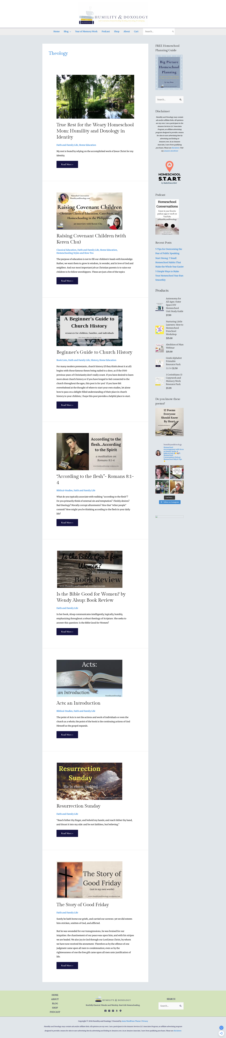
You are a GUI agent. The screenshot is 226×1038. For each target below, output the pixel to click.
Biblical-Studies (64, 490)
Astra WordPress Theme (131, 1021)
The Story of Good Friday (82, 904)
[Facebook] (105, 1011)
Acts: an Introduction (78, 703)
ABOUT (55, 999)
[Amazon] (117, 1011)
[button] (70, 31)
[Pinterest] (113, 1011)
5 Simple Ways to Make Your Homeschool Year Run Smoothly (169, 275)
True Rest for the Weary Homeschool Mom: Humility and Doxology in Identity (95, 131)
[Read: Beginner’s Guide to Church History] (89, 327)
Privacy (145, 1021)
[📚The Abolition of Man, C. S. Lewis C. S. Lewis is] (177, 472)
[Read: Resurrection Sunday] (89, 781)
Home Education (87, 145)
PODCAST (55, 1012)
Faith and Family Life (67, 145)
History (94, 360)
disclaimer (175, 148)
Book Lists (61, 360)
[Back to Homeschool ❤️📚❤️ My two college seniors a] (162, 487)
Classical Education (66, 250)
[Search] (173, 31)
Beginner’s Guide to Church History (94, 352)
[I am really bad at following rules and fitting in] (162, 472)
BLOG (55, 1003)
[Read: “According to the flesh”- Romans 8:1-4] (89, 451)
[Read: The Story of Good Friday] (89, 879)
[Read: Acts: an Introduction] (89, 678)
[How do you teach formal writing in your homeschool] (177, 487)
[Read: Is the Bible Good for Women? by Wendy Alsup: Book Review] (89, 569)
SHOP (55, 1007)
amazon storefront (171, 151)
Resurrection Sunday (78, 806)
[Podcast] (120, 1011)
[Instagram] (109, 1011)
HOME (55, 995)
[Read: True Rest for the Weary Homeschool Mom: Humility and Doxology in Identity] (95, 96)
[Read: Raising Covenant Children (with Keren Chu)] (89, 210)
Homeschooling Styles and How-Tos (75, 253)
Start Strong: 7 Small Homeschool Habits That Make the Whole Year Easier (169, 262)
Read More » (67, 165)
